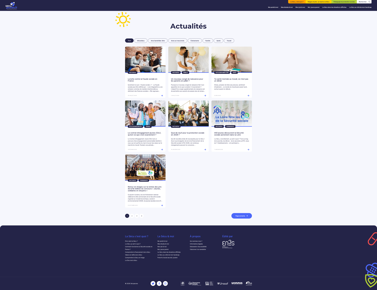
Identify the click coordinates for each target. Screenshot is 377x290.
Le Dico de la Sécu (131, 260)
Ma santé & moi (273, 7)
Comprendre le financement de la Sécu (137, 252)
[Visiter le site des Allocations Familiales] (183, 283)
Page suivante (240, 216)
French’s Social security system (167, 257)
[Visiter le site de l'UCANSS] (237, 283)
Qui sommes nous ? (196, 241)
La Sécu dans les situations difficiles (334, 7)
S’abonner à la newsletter (198, 249)
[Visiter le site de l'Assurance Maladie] (195, 283)
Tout (129, 40)
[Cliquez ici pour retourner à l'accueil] (11, 6)
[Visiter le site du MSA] (209, 283)
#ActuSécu (141, 41)
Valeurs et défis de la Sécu (133, 255)
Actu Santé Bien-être (158, 41)
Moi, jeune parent (313, 7)
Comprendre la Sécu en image (135, 257)
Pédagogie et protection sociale (344, 2)
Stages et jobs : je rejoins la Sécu (318, 2)
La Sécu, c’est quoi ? (297, 2)
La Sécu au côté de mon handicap (360, 7)
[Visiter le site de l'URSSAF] (222, 283)
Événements (195, 41)
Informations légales (196, 244)
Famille (207, 41)
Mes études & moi (287, 7)
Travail (229, 41)
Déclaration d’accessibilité (198, 246)
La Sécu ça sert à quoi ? (132, 244)
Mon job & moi (300, 7)
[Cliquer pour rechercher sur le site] (369, 1)
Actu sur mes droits (177, 41)
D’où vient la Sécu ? (131, 241)
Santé (218, 41)
